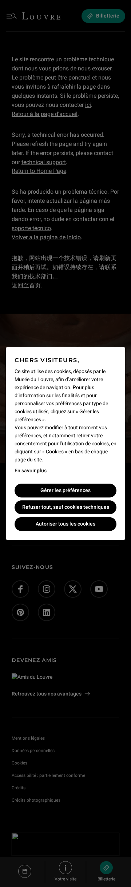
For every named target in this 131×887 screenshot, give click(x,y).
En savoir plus (31, 470)
